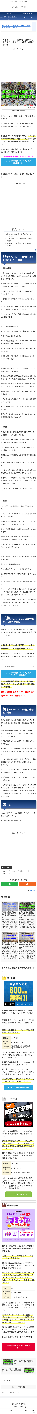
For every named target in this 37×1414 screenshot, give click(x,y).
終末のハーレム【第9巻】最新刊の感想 (19, 243)
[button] (33, 666)
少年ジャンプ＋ (7, 874)
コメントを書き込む (18, 1387)
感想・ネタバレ (7, 867)
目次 (14, 229)
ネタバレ (5, 871)
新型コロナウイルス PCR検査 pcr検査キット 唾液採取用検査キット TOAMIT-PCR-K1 (16, 26)
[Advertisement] (18, 64)
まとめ (9, 246)
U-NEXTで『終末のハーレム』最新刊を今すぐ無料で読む (18, 674)
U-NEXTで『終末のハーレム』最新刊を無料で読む (18, 162)
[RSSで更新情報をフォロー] (27, 884)
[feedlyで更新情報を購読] (9, 884)
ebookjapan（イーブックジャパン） (18, 1346)
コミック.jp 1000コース (18, 1194)
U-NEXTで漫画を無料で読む (18, 1087)
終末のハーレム (24, 871)
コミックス (14, 871)
